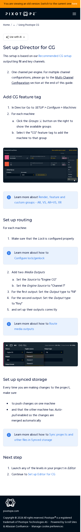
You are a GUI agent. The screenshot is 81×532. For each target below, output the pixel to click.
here (74, 4)
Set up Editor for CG (41, 474)
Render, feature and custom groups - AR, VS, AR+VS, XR (39, 200)
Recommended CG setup (55, 56)
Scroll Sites (71, 522)
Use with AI (16, 37)
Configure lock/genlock (29, 258)
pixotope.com (11, 511)
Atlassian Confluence (17, 526)
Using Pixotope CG (28, 25)
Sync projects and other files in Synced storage (43, 437)
